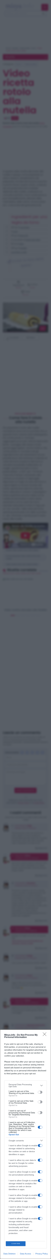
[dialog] (25, 1144)
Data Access (25, 1254)
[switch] (40, 1092)
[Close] (45, 1035)
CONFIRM (15, 1243)
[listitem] (25, 1085)
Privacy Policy (41, 1254)
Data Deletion (9, 1254)
